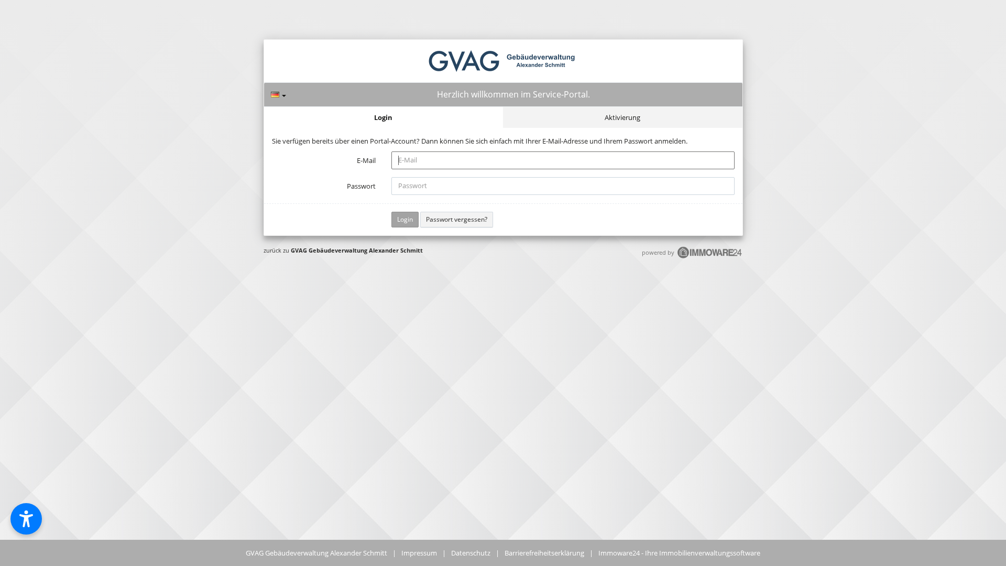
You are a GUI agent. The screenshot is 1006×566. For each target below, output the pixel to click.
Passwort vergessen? (456, 219)
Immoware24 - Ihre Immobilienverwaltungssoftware (679, 553)
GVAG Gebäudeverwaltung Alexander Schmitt (357, 250)
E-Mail (366, 160)
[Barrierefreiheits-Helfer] (26, 519)
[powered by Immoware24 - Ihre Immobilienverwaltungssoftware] (710, 257)
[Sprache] (278, 94)
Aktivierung (622, 117)
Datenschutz (470, 553)
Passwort (361, 186)
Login (383, 117)
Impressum (419, 553)
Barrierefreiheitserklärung (544, 553)
